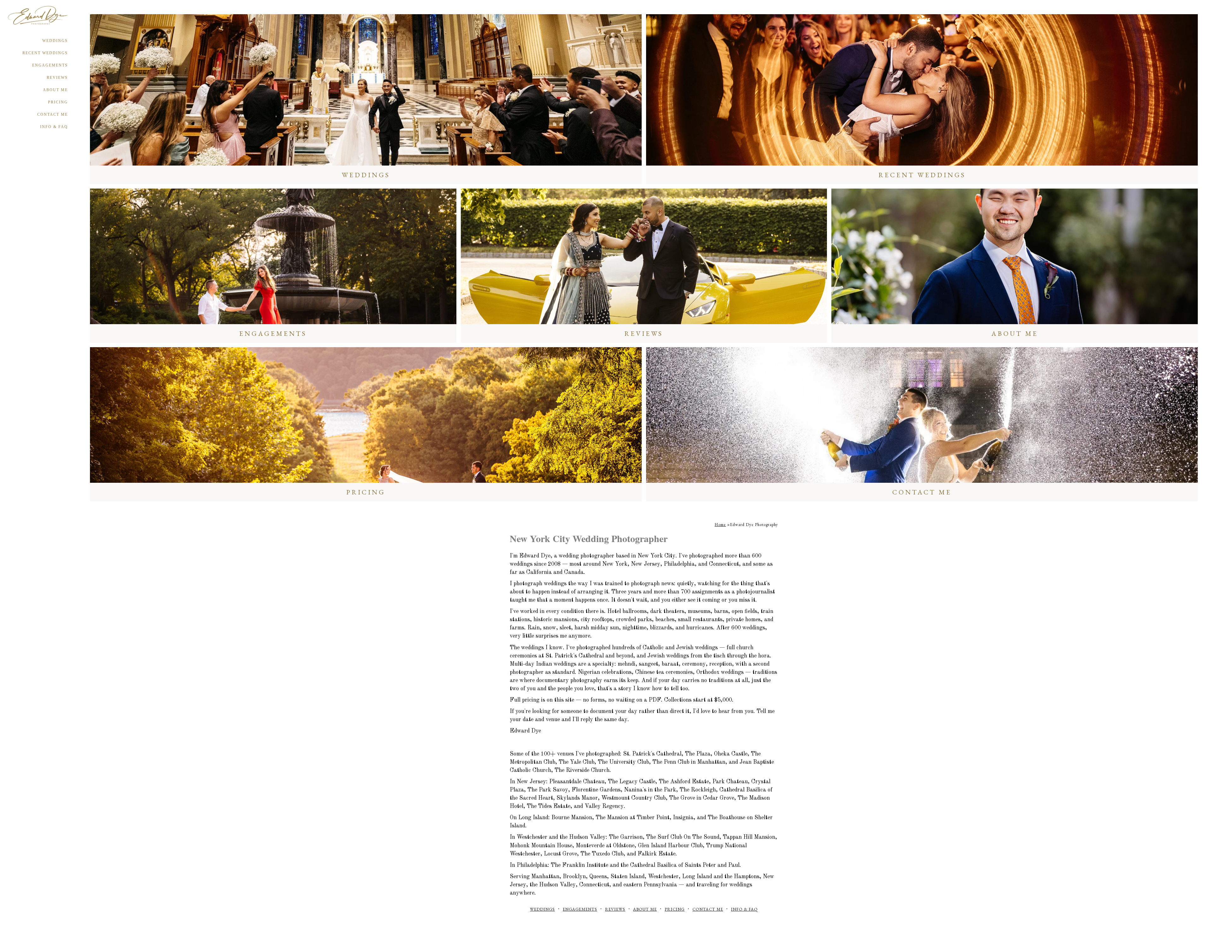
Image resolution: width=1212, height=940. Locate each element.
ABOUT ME (55, 90)
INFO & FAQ (54, 127)
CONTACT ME (52, 114)
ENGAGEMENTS (50, 65)
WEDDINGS (55, 40)
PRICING (58, 102)
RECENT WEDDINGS (45, 53)
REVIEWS (57, 77)
